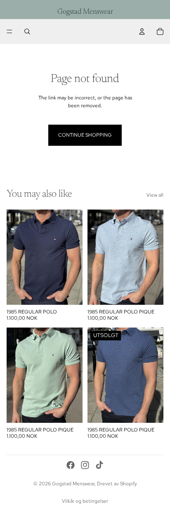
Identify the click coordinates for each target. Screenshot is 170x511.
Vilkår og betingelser (85, 501)
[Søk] (27, 31)
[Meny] (9, 31)
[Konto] (142, 31)
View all (154, 195)
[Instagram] (85, 465)
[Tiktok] (99, 465)
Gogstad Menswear (73, 483)
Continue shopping (85, 135)
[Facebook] (71, 465)
